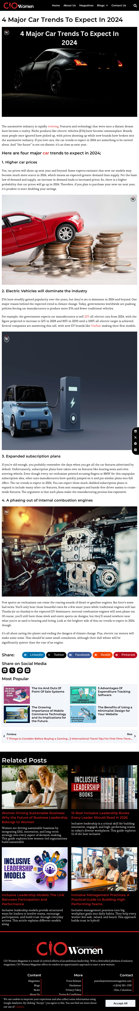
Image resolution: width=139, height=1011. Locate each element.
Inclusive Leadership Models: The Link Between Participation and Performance (33, 899)
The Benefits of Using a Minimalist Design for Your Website (115, 711)
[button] (135, 5)
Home (56, 5)
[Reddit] (20, 670)
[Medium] (27, 670)
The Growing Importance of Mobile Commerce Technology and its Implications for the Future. (49, 714)
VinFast (96, 326)
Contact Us (118, 5)
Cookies (19, 1006)
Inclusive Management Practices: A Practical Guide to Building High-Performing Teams (100, 899)
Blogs (100, 5)
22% (86, 316)
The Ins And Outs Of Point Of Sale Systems (48, 689)
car (46, 153)
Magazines (86, 5)
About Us (70, 5)
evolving (53, 126)
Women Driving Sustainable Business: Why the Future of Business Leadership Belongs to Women (35, 817)
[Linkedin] (5, 670)
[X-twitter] (12, 670)
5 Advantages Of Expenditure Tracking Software (114, 691)
